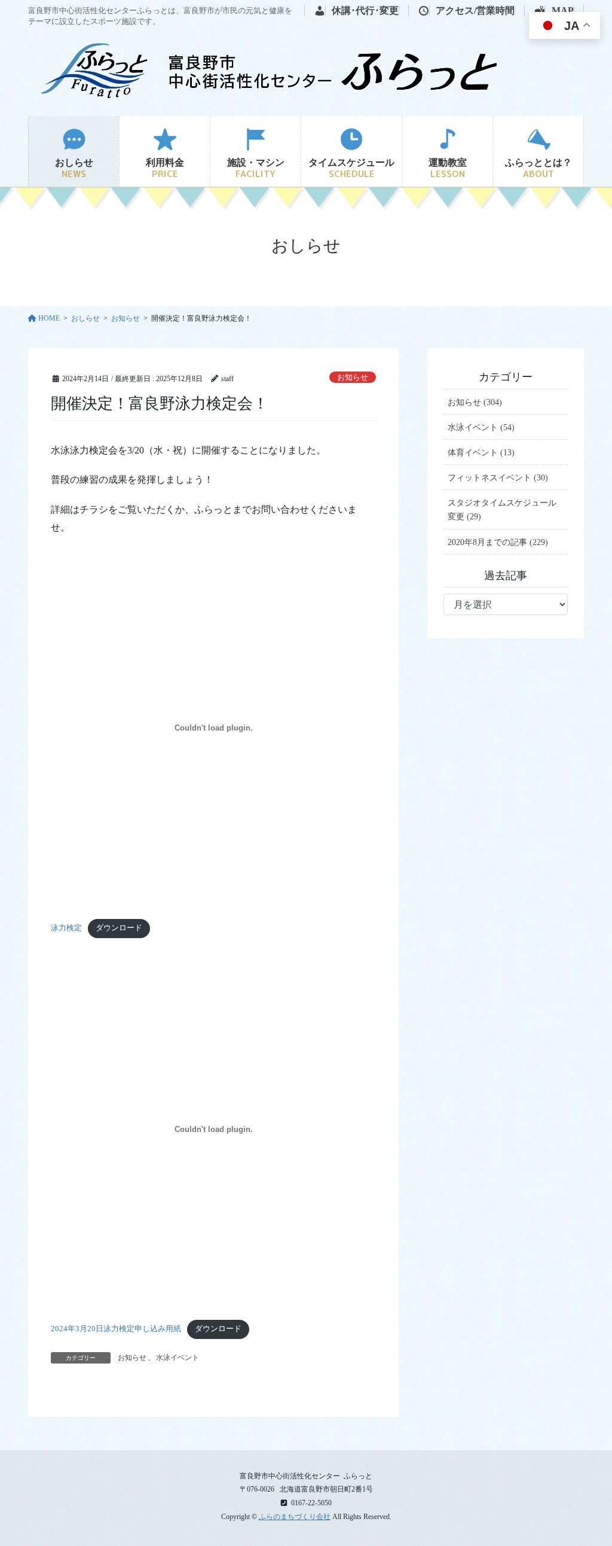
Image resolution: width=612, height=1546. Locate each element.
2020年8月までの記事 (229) (498, 542)
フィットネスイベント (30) (498, 477)
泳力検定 (66, 928)
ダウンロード (119, 928)
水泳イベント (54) (481, 427)
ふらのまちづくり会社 (295, 1516)
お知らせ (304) (475, 402)
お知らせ (352, 377)
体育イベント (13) (481, 452)
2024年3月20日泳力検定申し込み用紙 (116, 1329)
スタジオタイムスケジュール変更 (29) (502, 509)
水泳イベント (177, 1357)
